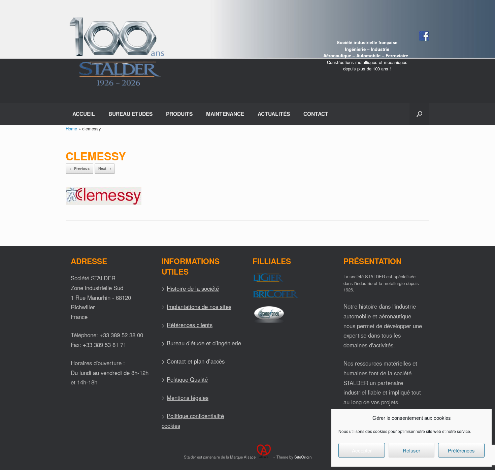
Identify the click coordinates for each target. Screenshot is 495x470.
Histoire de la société (193, 288)
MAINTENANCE (225, 114)
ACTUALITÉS (274, 114)
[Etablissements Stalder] (116, 51)
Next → (104, 168)
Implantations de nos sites (199, 307)
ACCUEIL (83, 114)
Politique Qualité (187, 379)
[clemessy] (103, 203)
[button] (419, 114)
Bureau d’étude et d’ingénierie (204, 343)
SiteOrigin (302, 457)
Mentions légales (187, 398)
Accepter (362, 450)
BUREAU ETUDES (130, 114)
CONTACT (315, 114)
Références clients (189, 325)
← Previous (79, 168)
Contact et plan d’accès (196, 361)
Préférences (461, 450)
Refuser (411, 450)
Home (71, 128)
